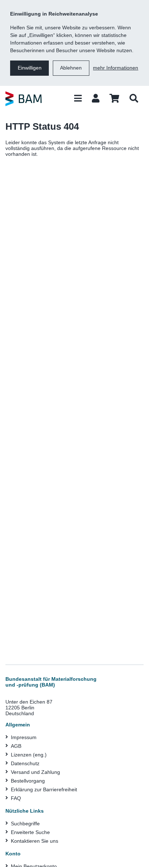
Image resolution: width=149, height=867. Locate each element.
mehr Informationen (115, 68)
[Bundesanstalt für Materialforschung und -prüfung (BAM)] (23, 98)
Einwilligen (30, 68)
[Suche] (133, 98)
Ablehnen (71, 68)
